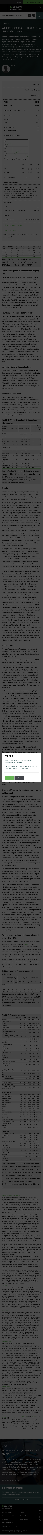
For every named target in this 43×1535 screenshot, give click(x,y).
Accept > (9, 778)
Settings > (19, 778)
